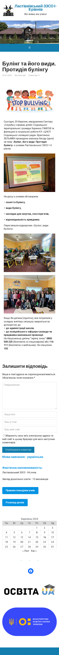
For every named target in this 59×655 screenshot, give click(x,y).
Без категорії (20, 75)
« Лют (25, 550)
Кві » (34, 550)
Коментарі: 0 (34, 75)
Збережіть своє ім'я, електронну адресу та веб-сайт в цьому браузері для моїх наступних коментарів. (28, 439)
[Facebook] (30, 571)
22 (37, 542)
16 (44, 537)
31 (52, 546)
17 (52, 537)
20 (21, 542)
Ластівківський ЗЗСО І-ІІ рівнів (36, 8)
